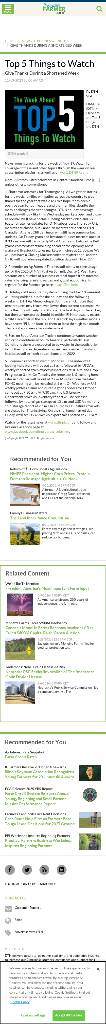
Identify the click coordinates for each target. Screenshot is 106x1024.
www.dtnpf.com (60, 422)
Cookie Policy (20, 1002)
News (27, 41)
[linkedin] (62, 870)
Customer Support (28, 908)
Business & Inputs (53, 41)
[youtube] (44, 870)
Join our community (38, 884)
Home (10, 41)
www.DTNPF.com (73, 172)
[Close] (98, 969)
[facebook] (10, 870)
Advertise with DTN (29, 932)
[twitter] (27, 870)
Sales (18, 920)
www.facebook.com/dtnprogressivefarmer (37, 431)
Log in (10, 884)
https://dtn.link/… (67, 285)
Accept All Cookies (68, 1015)
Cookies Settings (33, 1015)
